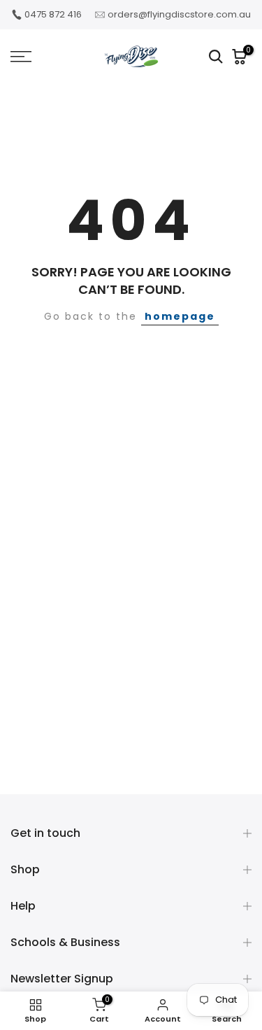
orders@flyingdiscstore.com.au (179, 14)
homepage (180, 316)
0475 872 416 (53, 14)
